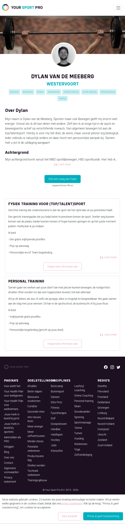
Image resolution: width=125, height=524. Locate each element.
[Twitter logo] (118, 366)
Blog (6, 452)
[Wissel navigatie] (118, 8)
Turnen (78, 433)
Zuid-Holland (105, 445)
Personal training (108, 92)
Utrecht (102, 434)
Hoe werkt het (12, 386)
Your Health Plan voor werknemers (13, 405)
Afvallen (32, 386)
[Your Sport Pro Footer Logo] (16, 366)
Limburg (102, 413)
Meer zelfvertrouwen (36, 433)
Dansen (55, 397)
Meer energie (35, 426)
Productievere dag (35, 458)
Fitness (40, 92)
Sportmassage (82, 422)
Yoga (77, 449)
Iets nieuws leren (34, 419)
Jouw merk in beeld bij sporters (11, 428)
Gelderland (104, 402)
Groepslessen (53, 92)
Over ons (9, 457)
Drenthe (102, 386)
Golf (53, 418)
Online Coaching (89, 92)
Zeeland (102, 439)
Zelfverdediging (83, 454)
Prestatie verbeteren (33, 448)
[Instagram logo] (112, 366)
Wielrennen (80, 444)
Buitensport (28, 92)
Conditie (32, 406)
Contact (8, 462)
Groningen (103, 407)
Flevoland (103, 391)
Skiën (77, 406)
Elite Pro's (56, 402)
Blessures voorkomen (33, 398)
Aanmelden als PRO (12, 439)
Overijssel (103, 429)
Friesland (103, 397)
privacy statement (72, 503)
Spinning (79, 417)
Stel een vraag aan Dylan (62, 179)
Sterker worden (36, 465)
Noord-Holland (106, 423)
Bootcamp (14, 92)
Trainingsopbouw (37, 480)
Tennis (78, 427)
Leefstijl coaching (71, 92)
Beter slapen (34, 391)
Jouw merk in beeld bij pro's (11, 416)
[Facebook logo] (106, 366)
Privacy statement (10, 479)
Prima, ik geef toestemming (103, 516)
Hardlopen (57, 434)
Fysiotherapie (58, 413)
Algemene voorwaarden (11, 470)
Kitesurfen (57, 450)
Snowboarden (82, 411)
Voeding (62, 98)
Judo (54, 445)
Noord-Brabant (106, 418)
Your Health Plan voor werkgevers (13, 393)
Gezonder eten (36, 411)
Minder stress (35, 441)
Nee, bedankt (69, 516)
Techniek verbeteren (33, 472)
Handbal (55, 429)
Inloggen (9, 446)
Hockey (55, 439)
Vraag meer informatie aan (62, 266)
